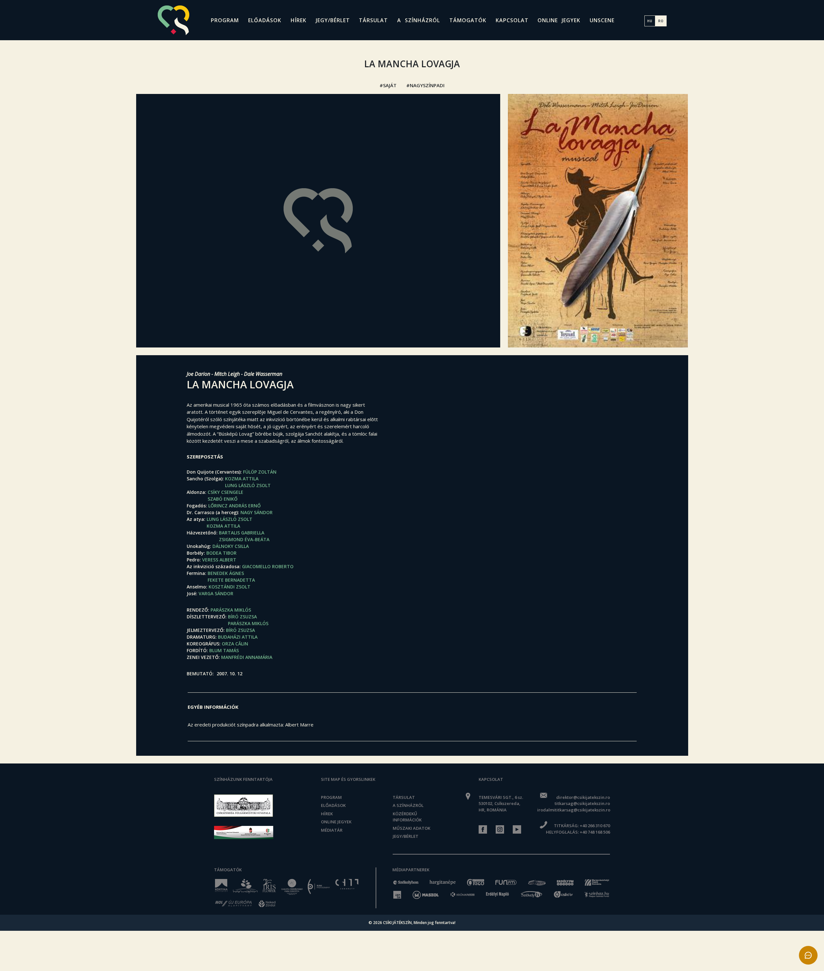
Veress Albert (219, 560)
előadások (264, 20)
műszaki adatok (411, 828)
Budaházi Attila (238, 637)
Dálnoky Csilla (230, 546)
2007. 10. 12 (229, 673)
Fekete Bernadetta (231, 580)
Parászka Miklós (231, 610)
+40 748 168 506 (595, 832)
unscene (602, 20)
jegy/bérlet (333, 20)
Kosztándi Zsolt (229, 587)
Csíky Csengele (225, 492)
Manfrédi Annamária (246, 657)
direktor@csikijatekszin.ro (583, 797)
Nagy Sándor (256, 512)
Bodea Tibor (221, 553)
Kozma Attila (241, 479)
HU (649, 21)
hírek (298, 20)
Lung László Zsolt (248, 485)
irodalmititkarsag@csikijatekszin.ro (573, 810)
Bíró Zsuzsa (242, 617)
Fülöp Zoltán (259, 472)
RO (661, 21)
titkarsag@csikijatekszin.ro (582, 803)
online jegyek (559, 20)
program (225, 20)
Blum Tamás (224, 650)
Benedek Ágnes (226, 573)
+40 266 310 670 (595, 825)
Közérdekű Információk (407, 817)
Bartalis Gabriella (241, 533)
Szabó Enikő (223, 499)
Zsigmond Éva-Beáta (244, 539)
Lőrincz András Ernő (234, 506)
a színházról (418, 20)
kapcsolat (512, 20)
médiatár (331, 830)
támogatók (467, 20)
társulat (373, 20)
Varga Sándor (216, 593)
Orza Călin (235, 644)
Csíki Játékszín (397, 922)
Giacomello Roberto (268, 566)
